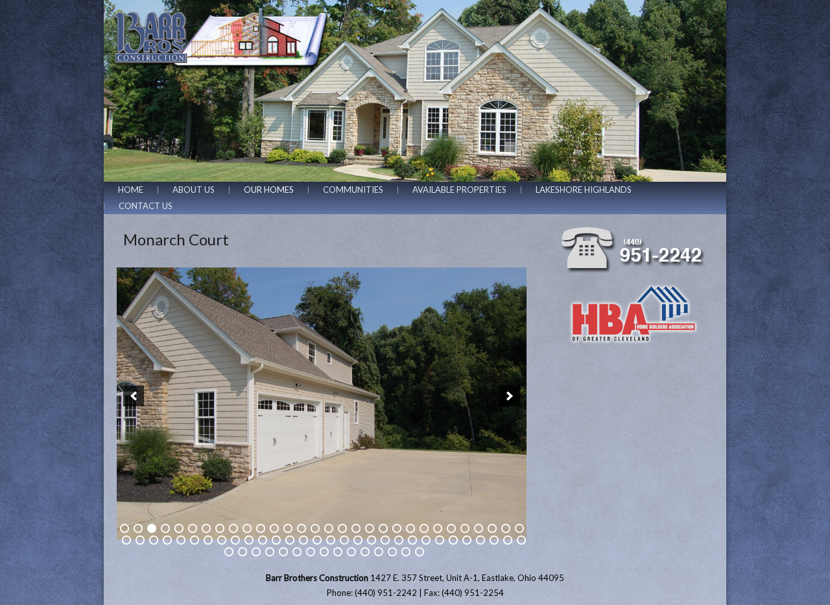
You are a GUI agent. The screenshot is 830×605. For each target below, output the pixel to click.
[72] (378, 551)
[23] (424, 528)
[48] (357, 540)
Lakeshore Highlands (584, 189)
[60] (521, 540)
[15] (315, 528)
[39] (235, 540)
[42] (276, 540)
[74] (405, 551)
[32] (140, 540)
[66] (297, 551)
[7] (206, 528)
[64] (269, 551)
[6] (192, 528)
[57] (480, 540)
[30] (519, 528)
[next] (509, 396)
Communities (353, 189)
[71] (365, 551)
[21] (396, 528)
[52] (412, 540)
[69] (337, 551)
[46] (330, 540)
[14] (301, 528)
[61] (228, 551)
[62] (242, 551)
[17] (342, 528)
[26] (464, 528)
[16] (328, 528)
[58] (494, 540)
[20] (383, 528)
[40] (249, 540)
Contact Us (145, 206)
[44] (303, 540)
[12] (274, 528)
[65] (283, 551)
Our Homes (269, 189)
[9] (233, 528)
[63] (256, 551)
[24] (437, 528)
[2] (138, 528)
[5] (179, 528)
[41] (262, 540)
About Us (193, 189)
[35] (180, 540)
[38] (221, 540)
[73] (392, 551)
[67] (310, 551)
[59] (507, 540)
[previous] (133, 396)
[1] (124, 528)
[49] (371, 540)
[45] (317, 540)
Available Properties (459, 189)
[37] (208, 540)
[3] (151, 528)
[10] (247, 528)
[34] (167, 540)
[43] (289, 540)
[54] (439, 540)
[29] (505, 528)
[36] (194, 540)
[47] (344, 540)
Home (130, 189)
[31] (126, 540)
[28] (492, 528)
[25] (451, 528)
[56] (466, 540)
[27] (478, 528)
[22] (410, 528)
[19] (369, 528)
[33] (153, 540)
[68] (324, 551)
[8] (219, 528)
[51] (398, 540)
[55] (453, 540)
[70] (351, 551)
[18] (356, 528)
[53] (426, 540)
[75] (419, 551)
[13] (287, 528)
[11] (260, 528)
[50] (385, 540)
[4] (165, 528)
